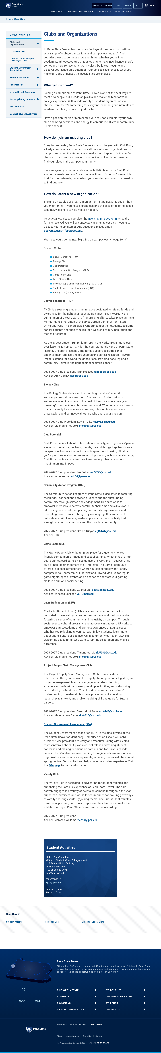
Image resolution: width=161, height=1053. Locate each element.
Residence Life (51, 922)
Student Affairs (14, 922)
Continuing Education (119, 996)
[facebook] (18, 990)
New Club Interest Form (102, 218)
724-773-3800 (96, 1024)
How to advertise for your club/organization (23, 59)
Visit (137, 6)
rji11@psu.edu (54, 882)
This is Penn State (67, 990)
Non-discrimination (72, 1036)
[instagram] (41, 990)
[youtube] (35, 990)
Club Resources (18, 51)
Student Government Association (20, 69)
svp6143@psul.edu (110, 711)
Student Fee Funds (19, 77)
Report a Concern (102, 5)
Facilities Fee (16, 84)
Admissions (64, 1003)
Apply (128, 6)
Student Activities (20, 35)
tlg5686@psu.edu (106, 652)
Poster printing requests (22, 99)
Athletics (112, 1003)
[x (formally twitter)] (23, 990)
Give (118, 6)
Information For (122, 11)
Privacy (59, 1036)
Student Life (103, 11)
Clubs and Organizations (17, 43)
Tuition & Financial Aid (70, 1009)
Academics (55, 11)
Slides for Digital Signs (93, 922)
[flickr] (29, 990)
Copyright (99, 1036)
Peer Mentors (17, 106)
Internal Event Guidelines (22, 92)
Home (8, 19)
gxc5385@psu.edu (103, 589)
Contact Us (113, 1009)
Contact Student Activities (23, 114)
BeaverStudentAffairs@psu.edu (63, 230)
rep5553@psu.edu (105, 371)
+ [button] (95, 990)
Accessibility (87, 1036)
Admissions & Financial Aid (78, 11)
